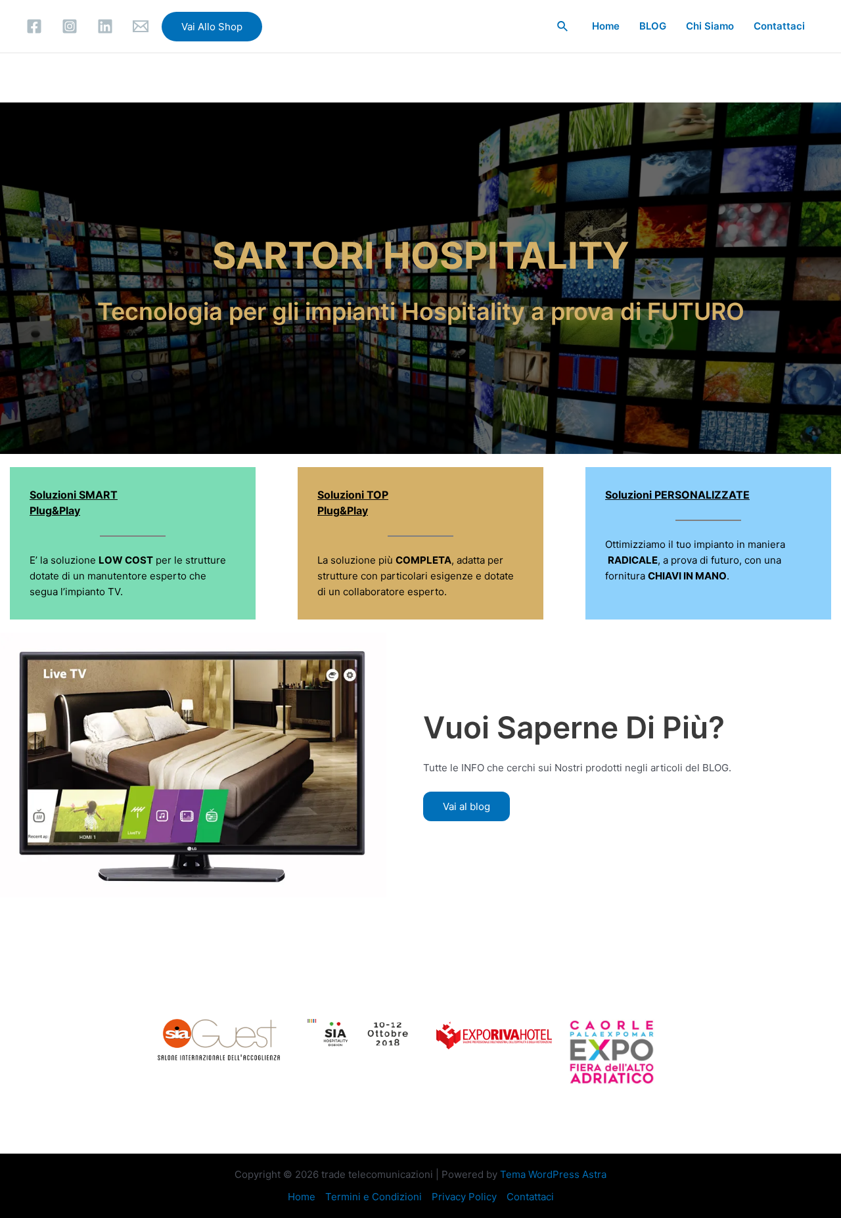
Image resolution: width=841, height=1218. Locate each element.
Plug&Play (342, 510)
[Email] (140, 26)
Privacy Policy (464, 1196)
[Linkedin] (105, 26)
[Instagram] (70, 26)
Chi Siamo (710, 26)
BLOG (652, 26)
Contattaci (779, 26)
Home (606, 26)
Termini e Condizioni (373, 1196)
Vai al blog (466, 806)
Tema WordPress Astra (553, 1174)
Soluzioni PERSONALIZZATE (677, 494)
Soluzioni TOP (352, 494)
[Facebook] (34, 26)
